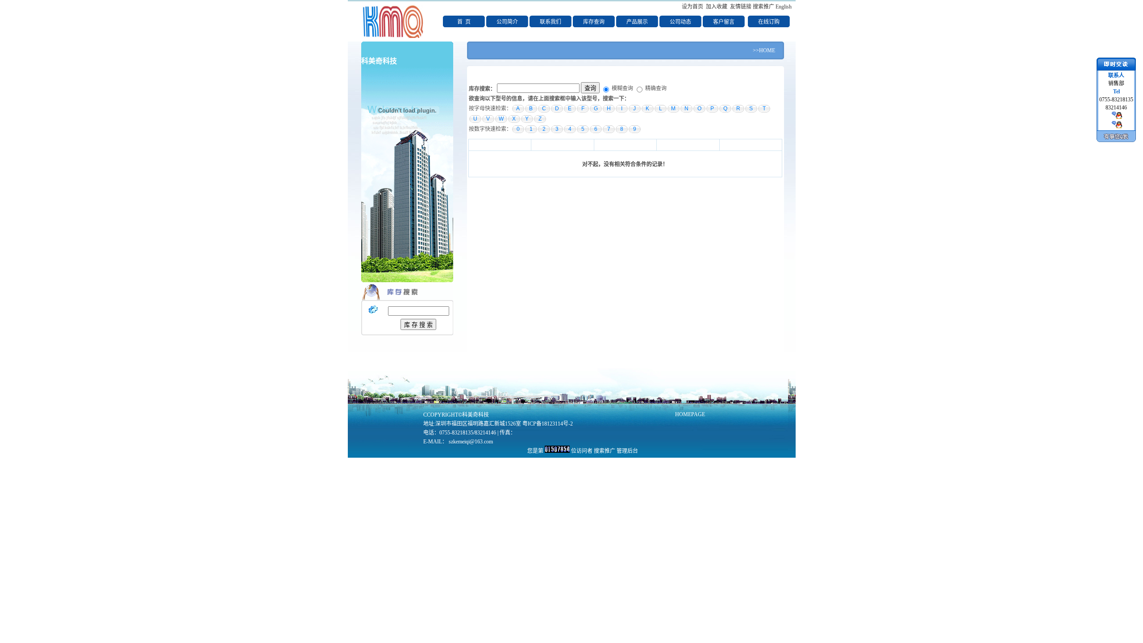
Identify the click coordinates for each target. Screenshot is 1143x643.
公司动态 (680, 22)
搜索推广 (763, 7)
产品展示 (637, 22)
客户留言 (723, 22)
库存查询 (594, 22)
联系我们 (550, 22)
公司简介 (507, 22)
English (784, 7)
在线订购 (769, 22)
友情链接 (740, 7)
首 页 (464, 22)
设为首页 (692, 7)
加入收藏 (716, 7)
